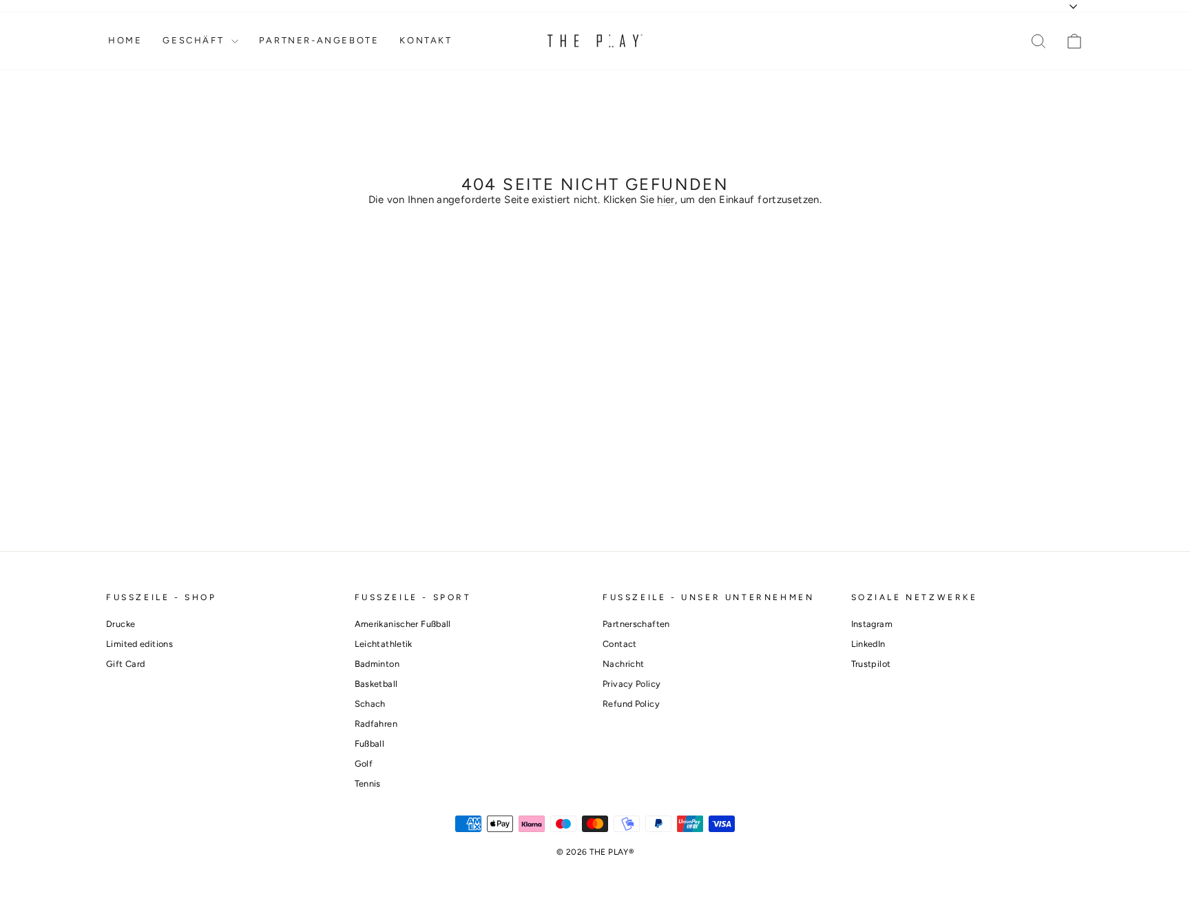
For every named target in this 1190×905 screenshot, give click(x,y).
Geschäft (195, 40)
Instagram (871, 624)
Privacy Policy (631, 684)
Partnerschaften (636, 624)
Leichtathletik (384, 644)
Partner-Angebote (319, 40)
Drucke (120, 624)
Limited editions (139, 644)
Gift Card (125, 664)
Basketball (376, 684)
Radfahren (376, 723)
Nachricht (623, 664)
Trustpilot (871, 664)
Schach (370, 704)
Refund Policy (631, 704)
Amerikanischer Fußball (403, 624)
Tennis (368, 783)
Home (125, 40)
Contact (620, 644)
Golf (364, 763)
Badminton (377, 664)
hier (666, 199)
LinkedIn (868, 644)
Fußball (370, 743)
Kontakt (425, 40)
